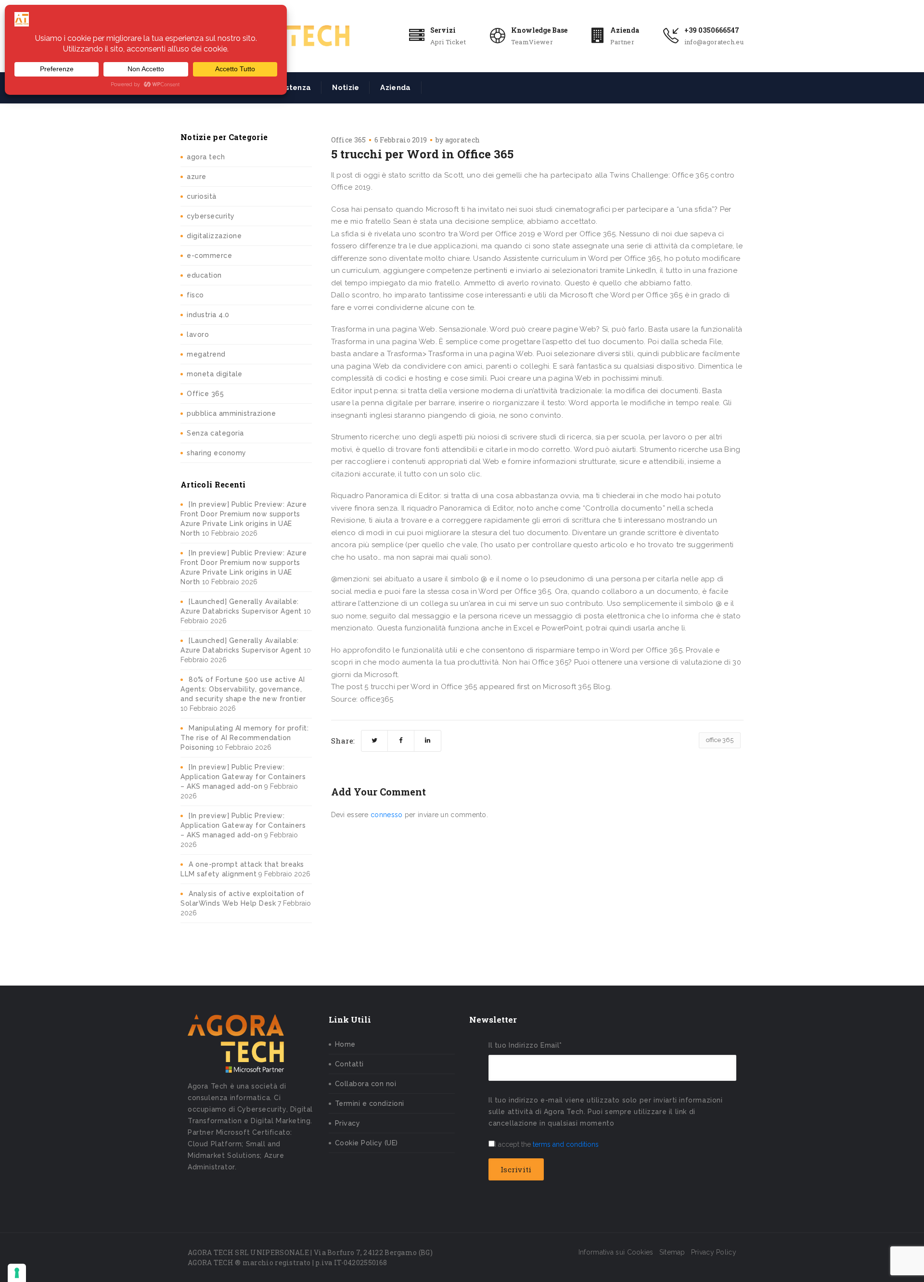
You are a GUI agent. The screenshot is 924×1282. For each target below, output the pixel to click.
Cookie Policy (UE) (366, 1143)
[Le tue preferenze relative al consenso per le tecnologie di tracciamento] (17, 1273)
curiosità (202, 196)
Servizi (443, 30)
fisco (195, 295)
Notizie (345, 87)
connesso (386, 815)
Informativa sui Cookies (616, 1252)
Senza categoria (215, 433)
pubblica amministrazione (231, 413)
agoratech (462, 139)
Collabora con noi (366, 1084)
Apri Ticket (448, 42)
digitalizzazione (214, 236)
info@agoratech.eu (714, 42)
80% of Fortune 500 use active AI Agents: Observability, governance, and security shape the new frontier (243, 689)
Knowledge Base (539, 30)
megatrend (206, 354)
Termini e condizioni (369, 1103)
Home (345, 1044)
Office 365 (205, 393)
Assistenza (290, 87)
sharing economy (216, 453)
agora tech (206, 157)
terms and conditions (566, 1144)
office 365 (719, 740)
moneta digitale (215, 374)
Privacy (347, 1123)
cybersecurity (211, 216)
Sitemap (672, 1252)
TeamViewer (532, 42)
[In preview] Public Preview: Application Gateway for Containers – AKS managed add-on (243, 776)
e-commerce (209, 255)
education (204, 275)
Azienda (624, 30)
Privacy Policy (713, 1252)
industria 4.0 (208, 315)
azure (196, 176)
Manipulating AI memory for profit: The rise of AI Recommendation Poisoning (244, 737)
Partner (622, 42)
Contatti (349, 1064)
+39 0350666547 (711, 30)
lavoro (198, 334)
